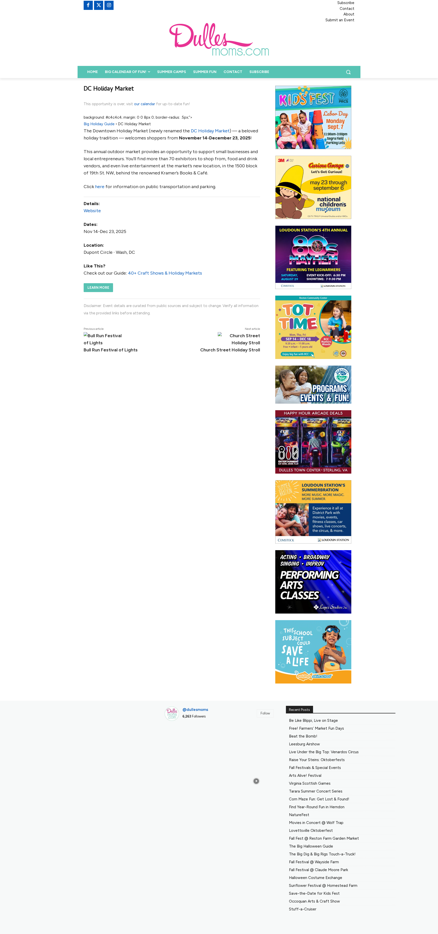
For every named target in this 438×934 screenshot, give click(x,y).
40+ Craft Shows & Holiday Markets (165, 273)
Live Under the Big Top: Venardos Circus (324, 752)
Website (92, 210)
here (99, 186)
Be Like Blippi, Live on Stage (313, 720)
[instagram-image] (181, 742)
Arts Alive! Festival (305, 775)
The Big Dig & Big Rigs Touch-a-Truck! (322, 854)
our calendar (144, 104)
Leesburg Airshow (304, 744)
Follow (265, 713)
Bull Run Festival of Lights (111, 350)
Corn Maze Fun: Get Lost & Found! (319, 799)
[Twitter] (98, 5)
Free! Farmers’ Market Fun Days (316, 728)
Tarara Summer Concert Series (315, 791)
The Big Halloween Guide (311, 846)
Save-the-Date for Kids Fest (314, 893)
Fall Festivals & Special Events (315, 767)
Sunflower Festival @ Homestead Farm (323, 885)
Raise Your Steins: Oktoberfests (317, 760)
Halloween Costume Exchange (315, 877)
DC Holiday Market (210, 131)
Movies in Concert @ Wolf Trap (316, 822)
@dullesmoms (195, 709)
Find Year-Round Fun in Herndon (316, 807)
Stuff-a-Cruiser (302, 909)
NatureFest (299, 815)
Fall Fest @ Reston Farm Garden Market (324, 838)
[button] (348, 72)
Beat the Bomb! (303, 736)
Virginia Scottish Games (310, 783)
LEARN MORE (98, 288)
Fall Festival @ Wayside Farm (314, 862)
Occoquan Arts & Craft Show (314, 901)
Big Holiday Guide (99, 124)
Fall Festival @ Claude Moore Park (318, 870)
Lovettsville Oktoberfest (311, 830)
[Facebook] (88, 5)
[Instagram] (109, 5)
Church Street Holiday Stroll (230, 350)
